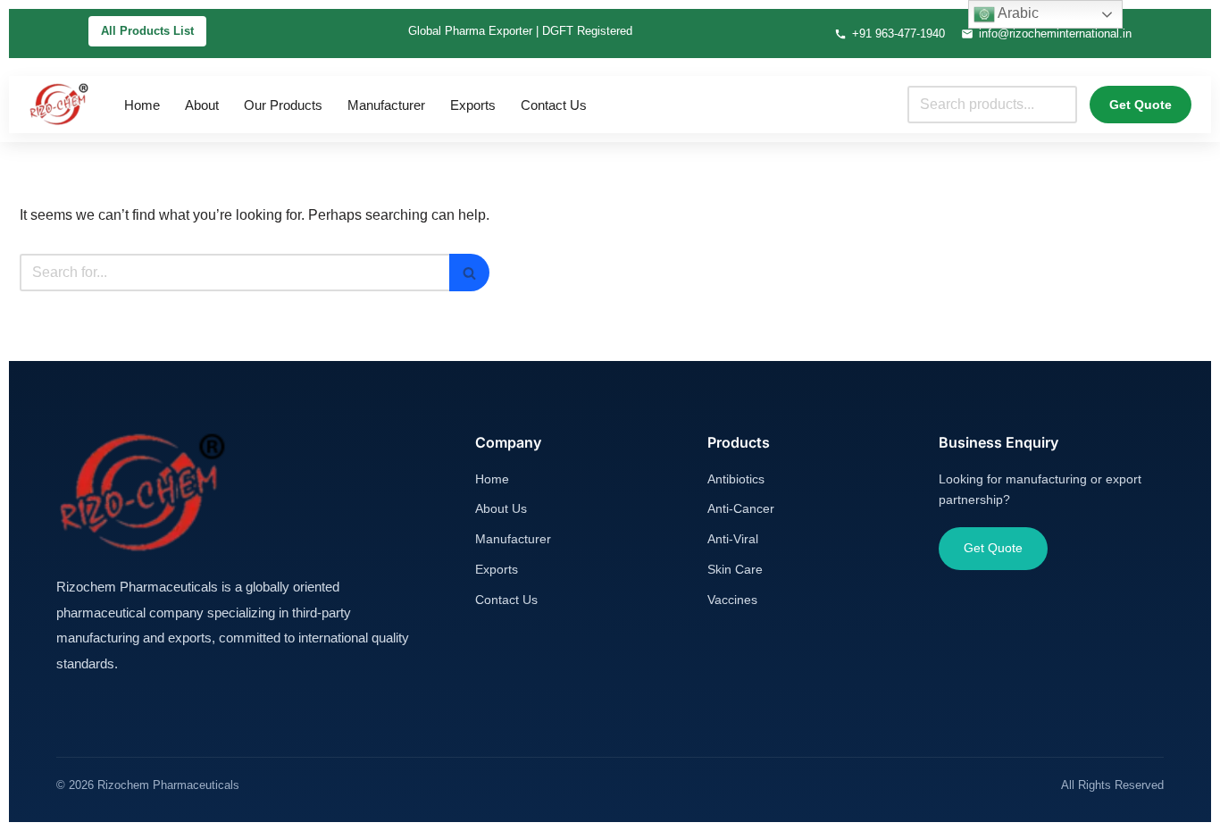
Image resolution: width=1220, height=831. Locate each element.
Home (142, 105)
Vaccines (732, 599)
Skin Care (735, 569)
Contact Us (554, 105)
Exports (473, 105)
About (202, 105)
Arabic (1017, 13)
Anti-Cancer (740, 508)
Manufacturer (386, 105)
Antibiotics (736, 479)
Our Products (283, 105)
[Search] (469, 272)
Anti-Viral (732, 539)
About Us (501, 508)
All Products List (147, 31)
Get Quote (1140, 104)
